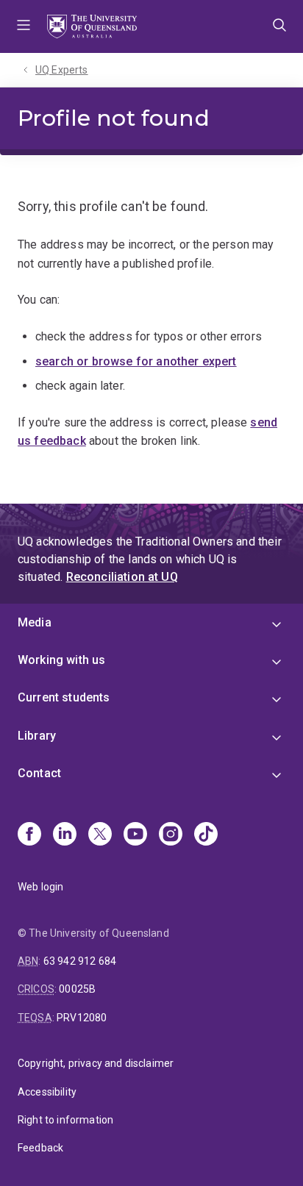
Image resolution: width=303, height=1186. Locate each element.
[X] (100, 835)
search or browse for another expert (136, 361)
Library (37, 736)
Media (34, 622)
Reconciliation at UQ (122, 577)
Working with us (61, 660)
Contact (39, 773)
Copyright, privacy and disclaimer (96, 1063)
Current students (64, 697)
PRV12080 (82, 1018)
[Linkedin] (64, 835)
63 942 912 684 (79, 961)
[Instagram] (170, 835)
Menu (23, 26)
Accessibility (47, 1092)
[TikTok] (206, 835)
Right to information (65, 1120)
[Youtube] (135, 835)
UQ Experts (61, 70)
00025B (77, 989)
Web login (40, 887)
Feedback (40, 1148)
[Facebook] (29, 835)
